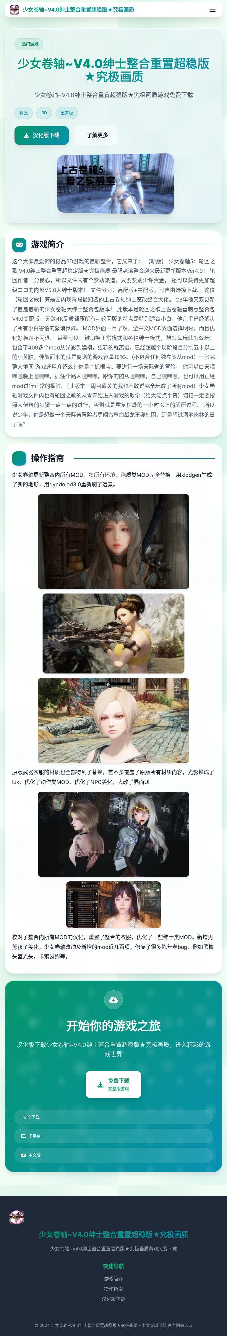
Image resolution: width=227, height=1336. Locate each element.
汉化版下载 (113, 1299)
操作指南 (113, 1289)
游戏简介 (113, 1279)
